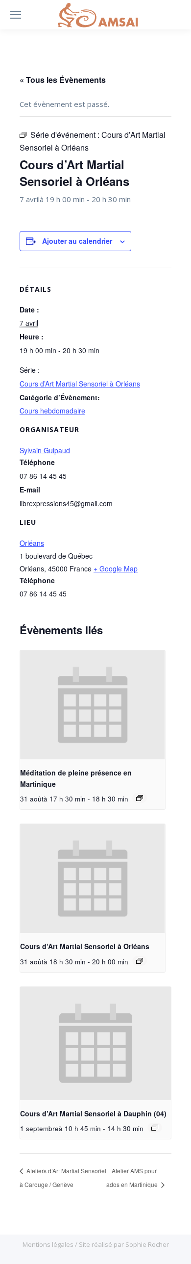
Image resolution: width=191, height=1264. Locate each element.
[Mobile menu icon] (16, 15)
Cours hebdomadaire (52, 410)
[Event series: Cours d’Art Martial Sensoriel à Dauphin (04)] (154, 1128)
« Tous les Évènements (63, 79)
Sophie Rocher (147, 1244)
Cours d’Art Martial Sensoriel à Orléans (80, 383)
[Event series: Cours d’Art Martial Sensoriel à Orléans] (139, 961)
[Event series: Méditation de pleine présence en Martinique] (139, 798)
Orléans (32, 543)
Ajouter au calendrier (77, 241)
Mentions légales (49, 1244)
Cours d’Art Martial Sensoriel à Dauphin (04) (93, 1113)
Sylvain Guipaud (45, 450)
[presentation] (92, 704)
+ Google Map (116, 568)
